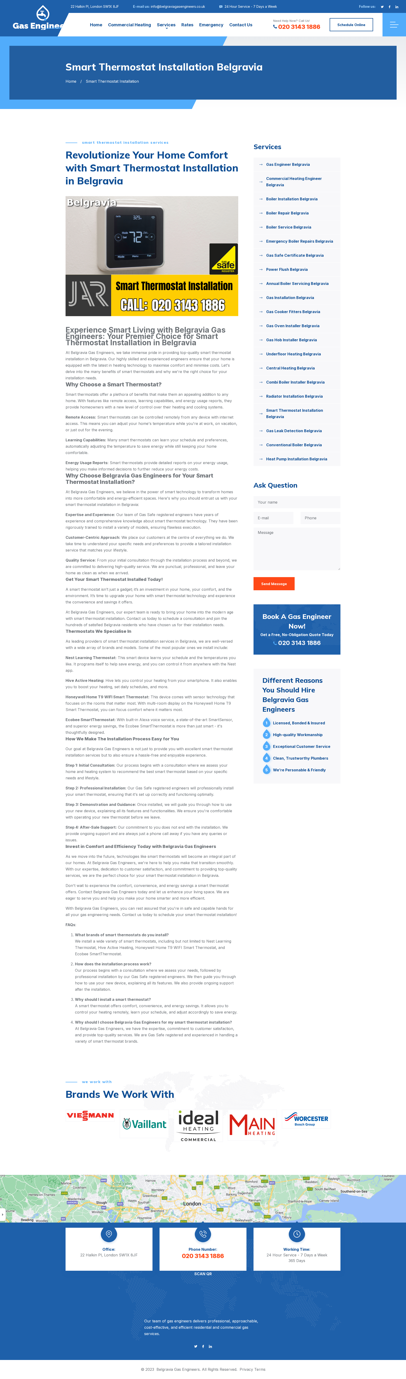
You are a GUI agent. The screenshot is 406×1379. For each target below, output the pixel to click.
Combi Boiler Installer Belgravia (295, 382)
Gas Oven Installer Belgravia (293, 325)
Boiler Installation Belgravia (292, 199)
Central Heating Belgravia (290, 368)
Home (96, 24)
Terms (259, 1369)
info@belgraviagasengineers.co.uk (178, 6)
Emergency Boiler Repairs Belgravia (299, 241)
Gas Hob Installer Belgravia (291, 340)
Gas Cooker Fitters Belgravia (293, 311)
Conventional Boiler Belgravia (294, 445)
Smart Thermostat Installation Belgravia (294, 413)
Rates (187, 24)
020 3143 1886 (299, 26)
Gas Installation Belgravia (290, 297)
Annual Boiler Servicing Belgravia (297, 283)
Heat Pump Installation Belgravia (296, 459)
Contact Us (240, 24)
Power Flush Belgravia (287, 269)
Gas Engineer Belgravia (288, 164)
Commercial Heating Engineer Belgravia (294, 181)
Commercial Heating (129, 24)
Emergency (211, 24)
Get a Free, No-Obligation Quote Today (297, 629)
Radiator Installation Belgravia (294, 396)
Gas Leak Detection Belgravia (294, 430)
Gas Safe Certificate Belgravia (295, 255)
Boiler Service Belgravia (288, 227)
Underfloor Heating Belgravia (293, 354)
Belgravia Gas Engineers (178, 1369)
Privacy (246, 1369)
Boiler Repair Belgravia (287, 213)
